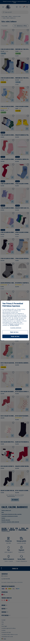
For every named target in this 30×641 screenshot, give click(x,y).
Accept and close (15, 336)
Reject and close (14, 332)
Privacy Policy (14, 325)
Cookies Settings (15, 327)
